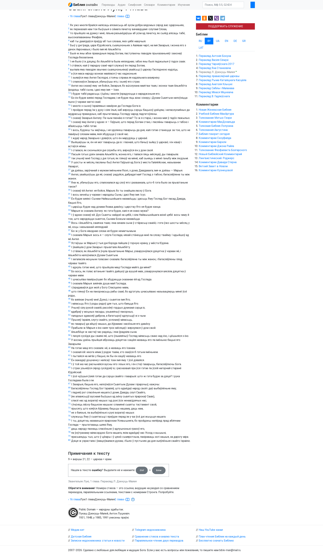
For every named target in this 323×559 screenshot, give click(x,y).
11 (69, 77)
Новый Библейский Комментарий (220, 154)
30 (69, 190)
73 (69, 408)
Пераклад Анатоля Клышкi (215, 84)
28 (69, 174)
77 (69, 428)
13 (69, 85)
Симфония (134, 4)
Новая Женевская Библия (215, 109)
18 (69, 117)
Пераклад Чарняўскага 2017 (216, 64)
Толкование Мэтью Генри (215, 117)
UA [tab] (217, 41)
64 (69, 363)
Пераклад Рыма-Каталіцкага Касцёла (222, 80)
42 (69, 258)
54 (69, 319)
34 (69, 210)
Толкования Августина (213, 130)
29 (69, 182)
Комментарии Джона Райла (216, 146)
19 (69, 121)
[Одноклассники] (204, 18)
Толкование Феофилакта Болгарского (223, 150)
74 (69, 412)
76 (69, 420)
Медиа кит (77, 529)
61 (69, 351)
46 (69, 283)
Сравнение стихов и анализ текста (157, 536)
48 (69, 291)
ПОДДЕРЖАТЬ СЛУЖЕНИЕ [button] (225, 26)
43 (69, 266)
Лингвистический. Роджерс (216, 158)
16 (69, 105)
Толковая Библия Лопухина (216, 125)
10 (69, 73)
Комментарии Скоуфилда (215, 138)
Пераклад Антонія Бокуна (215, 56)
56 (69, 327)
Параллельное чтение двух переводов (159, 540)
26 (69, 161)
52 (69, 311)
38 (69, 234)
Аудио (121, 4)
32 (69, 198)
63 (69, 359)
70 (69, 396)
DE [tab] (235, 41)
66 (69, 375)
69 (69, 391)
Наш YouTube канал (211, 529)
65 (69, 367)
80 (69, 440)
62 (69, 355)
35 (69, 214)
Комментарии (166, 4)
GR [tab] (244, 41)
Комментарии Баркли (212, 142)
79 (69, 436)
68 (69, 387)
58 (69, 335)
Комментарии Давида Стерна (218, 162)
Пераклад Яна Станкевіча (215, 68)
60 (69, 347)
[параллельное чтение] (127, 16)
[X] (210, 18)
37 (69, 230)
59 (69, 339)
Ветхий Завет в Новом (213, 166)
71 (69, 400)
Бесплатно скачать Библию (216, 540)
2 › (120, 16)
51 (69, 307)
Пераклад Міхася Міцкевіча (216, 92)
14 (69, 93)
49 (69, 299)
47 (69, 287)
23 (69, 149)
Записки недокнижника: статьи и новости (97, 540)
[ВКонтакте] (198, 18)
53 (69, 315)
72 (69, 404)
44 (69, 270)
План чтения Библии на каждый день (222, 536)
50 (69, 303)
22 (69, 141)
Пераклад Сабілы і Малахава (216, 88)
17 (69, 109)
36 (69, 222)
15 (69, 97)
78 (69, 432)
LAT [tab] (201, 47)
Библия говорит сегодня (214, 134)
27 (69, 170)
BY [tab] (209, 41)
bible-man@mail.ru (230, 550)
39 (69, 242)
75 (69, 416)
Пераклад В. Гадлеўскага (214, 96)
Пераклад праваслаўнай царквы (219, 76)
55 (69, 323)
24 (69, 153)
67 (69, 383)
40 (69, 246)
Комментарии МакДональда (217, 121)
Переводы (108, 4)
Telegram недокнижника (150, 529)
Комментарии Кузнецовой (216, 170)
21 (69, 137)
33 (69, 206)
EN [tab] (226, 41)
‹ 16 (74, 16)
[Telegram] (222, 18)
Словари (149, 4)
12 (69, 81)
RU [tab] (200, 41)
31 (69, 194)
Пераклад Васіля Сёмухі (213, 60)
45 (69, 278)
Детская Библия (81, 536)
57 (69, 331)
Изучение (184, 4)
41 (69, 250)
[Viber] (216, 18)
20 (69, 129)
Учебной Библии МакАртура (216, 113)
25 (69, 157)
